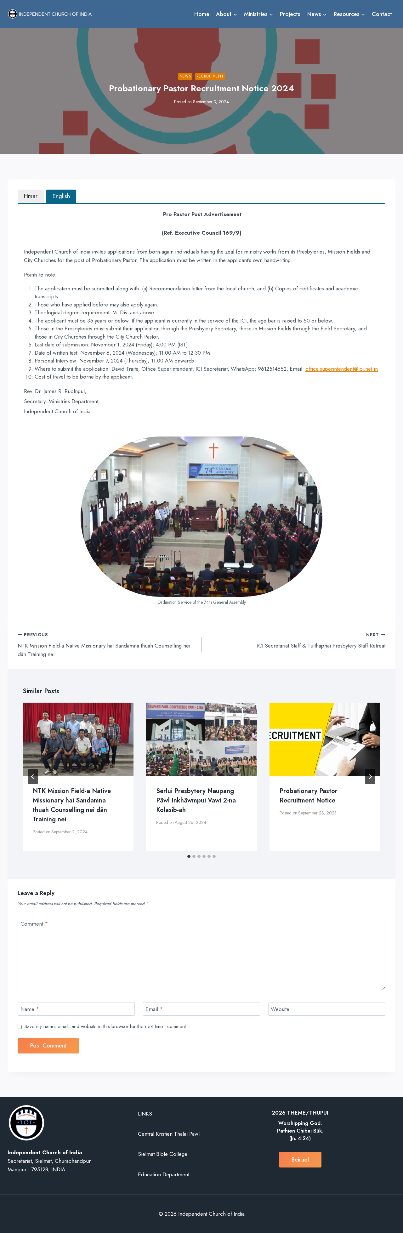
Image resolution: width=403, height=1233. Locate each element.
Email (154, 1009)
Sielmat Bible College (162, 1154)
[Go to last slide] (33, 776)
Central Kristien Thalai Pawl (169, 1134)
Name (29, 1009)
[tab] (31, 196)
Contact (382, 14)
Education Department (163, 1174)
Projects (290, 14)
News (185, 76)
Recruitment (210, 76)
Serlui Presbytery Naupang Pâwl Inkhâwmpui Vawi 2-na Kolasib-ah (196, 800)
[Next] (370, 776)
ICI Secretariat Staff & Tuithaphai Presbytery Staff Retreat (321, 640)
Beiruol (300, 1160)
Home (201, 14)
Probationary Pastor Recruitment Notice (309, 795)
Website (280, 1009)
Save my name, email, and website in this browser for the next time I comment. (106, 1027)
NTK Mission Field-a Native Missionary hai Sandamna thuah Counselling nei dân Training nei (104, 644)
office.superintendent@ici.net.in (341, 369)
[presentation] (78, 740)
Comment (34, 924)
